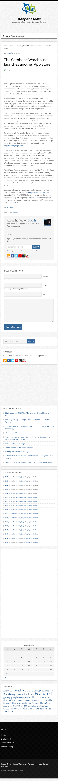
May (19, 477)
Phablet (49, 703)
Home (6, 46)
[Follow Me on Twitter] (16, 255)
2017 (6, 493)
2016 (6, 497)
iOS (30, 700)
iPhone (39, 700)
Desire (32, 694)
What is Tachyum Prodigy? (15, 443)
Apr (17, 481)
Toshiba (19, 709)
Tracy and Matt (29, 18)
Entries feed (6, 739)
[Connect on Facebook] (12, 255)
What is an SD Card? (13, 433)
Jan (9, 493)
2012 (6, 514)
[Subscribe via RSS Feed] (8, 255)
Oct (31, 481)
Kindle (45, 700)
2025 (6, 477)
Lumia (15, 703)
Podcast (38, 764)
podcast (6, 706)
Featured (43, 693)
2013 (6, 509)
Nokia (43, 702)
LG (11, 703)
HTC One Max (17, 700)
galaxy (6, 697)
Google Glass (23, 697)
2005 (6, 542)
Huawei (26, 700)
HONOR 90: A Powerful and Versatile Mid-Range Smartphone (29, 462)
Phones (12, 46)
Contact (46, 764)
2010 (6, 522)
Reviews (31, 764)
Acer (5, 690)
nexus (29, 703)
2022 (6, 485)
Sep (29, 497)
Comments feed (7, 743)
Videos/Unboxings (19, 764)
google (14, 697)
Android (20, 690)
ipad (34, 700)
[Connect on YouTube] (27, 255)
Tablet (13, 708)
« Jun (5, 677)
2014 (6, 505)
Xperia (6, 711)
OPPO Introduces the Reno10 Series (19, 447)
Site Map (4, 767)
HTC (34, 697)
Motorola (23, 703)
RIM (11, 706)
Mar (14, 493)
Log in (3, 735)
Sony (41, 705)
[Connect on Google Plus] (23, 255)
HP (30, 697)
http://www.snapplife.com (39, 192)
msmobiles (11, 207)
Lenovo (6, 703)
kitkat (50, 700)
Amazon (11, 691)
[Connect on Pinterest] (20, 255)
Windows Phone (43, 708)
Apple (39, 690)
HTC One (42, 697)
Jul (24, 481)
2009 (6, 526)
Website (45, 294)
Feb (12, 493)
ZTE (11, 711)
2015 (6, 501)
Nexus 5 (36, 702)
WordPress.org (7, 746)
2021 (6, 489)
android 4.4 (31, 691)
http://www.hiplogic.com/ (13, 145)
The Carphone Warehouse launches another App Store (27, 62)
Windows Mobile (29, 709)
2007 (6, 534)
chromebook (22, 694)
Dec (36, 497)
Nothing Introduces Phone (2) (16, 451)
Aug (26, 481)
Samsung (19, 706)
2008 (6, 530)
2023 (6, 481)
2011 (6, 518)
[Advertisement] (29, 28)
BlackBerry (9, 694)
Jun (22, 477)
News (9, 764)
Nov (34, 481)
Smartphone (32, 706)
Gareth (8, 53)
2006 (6, 538)
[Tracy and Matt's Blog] (29, 13)
